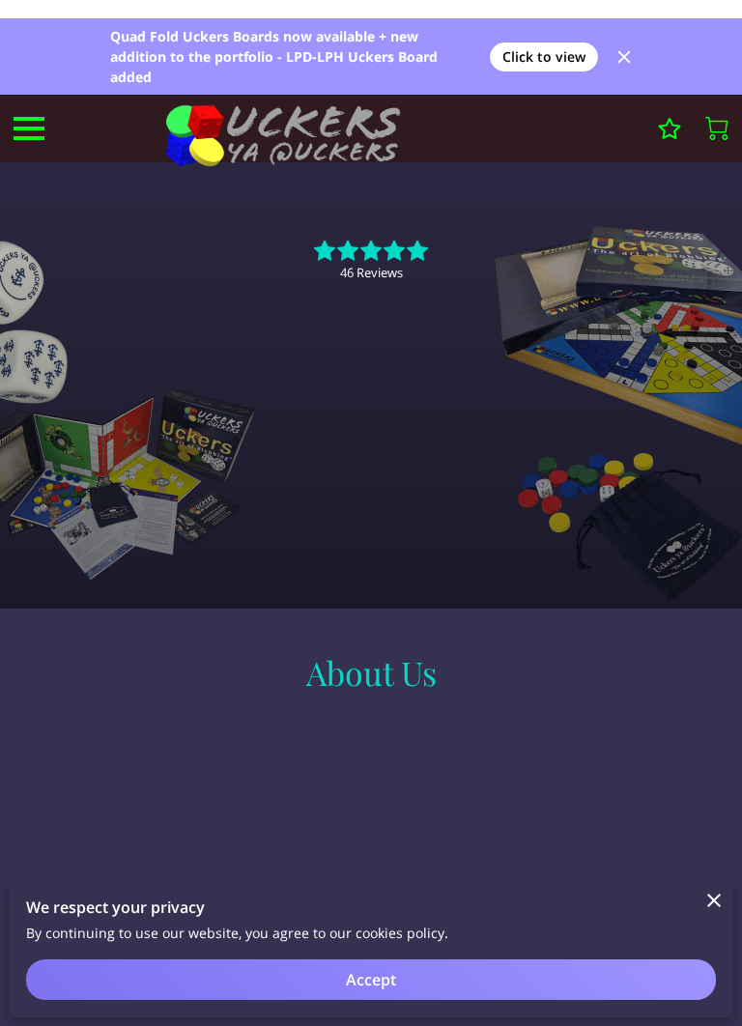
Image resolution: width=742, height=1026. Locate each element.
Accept (371, 979)
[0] (716, 128)
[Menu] (29, 128)
